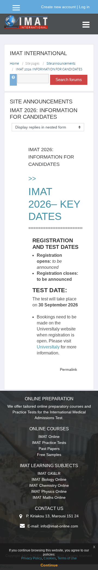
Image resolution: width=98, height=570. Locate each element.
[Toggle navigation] (86, 21)
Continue (49, 565)
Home (14, 63)
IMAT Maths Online (49, 497)
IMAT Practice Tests (49, 442)
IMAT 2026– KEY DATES (54, 204)
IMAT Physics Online (49, 491)
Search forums (69, 79)
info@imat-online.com (59, 526)
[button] (13, 80)
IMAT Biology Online (49, 479)
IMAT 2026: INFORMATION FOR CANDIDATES (49, 69)
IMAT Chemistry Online (49, 485)
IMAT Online (49, 436)
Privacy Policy (31, 558)
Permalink (68, 369)
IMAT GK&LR (49, 473)
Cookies (50, 558)
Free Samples (49, 454)
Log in (84, 7)
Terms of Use (67, 558)
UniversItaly (48, 347)
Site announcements (61, 63)
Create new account (58, 7)
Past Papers (49, 448)
